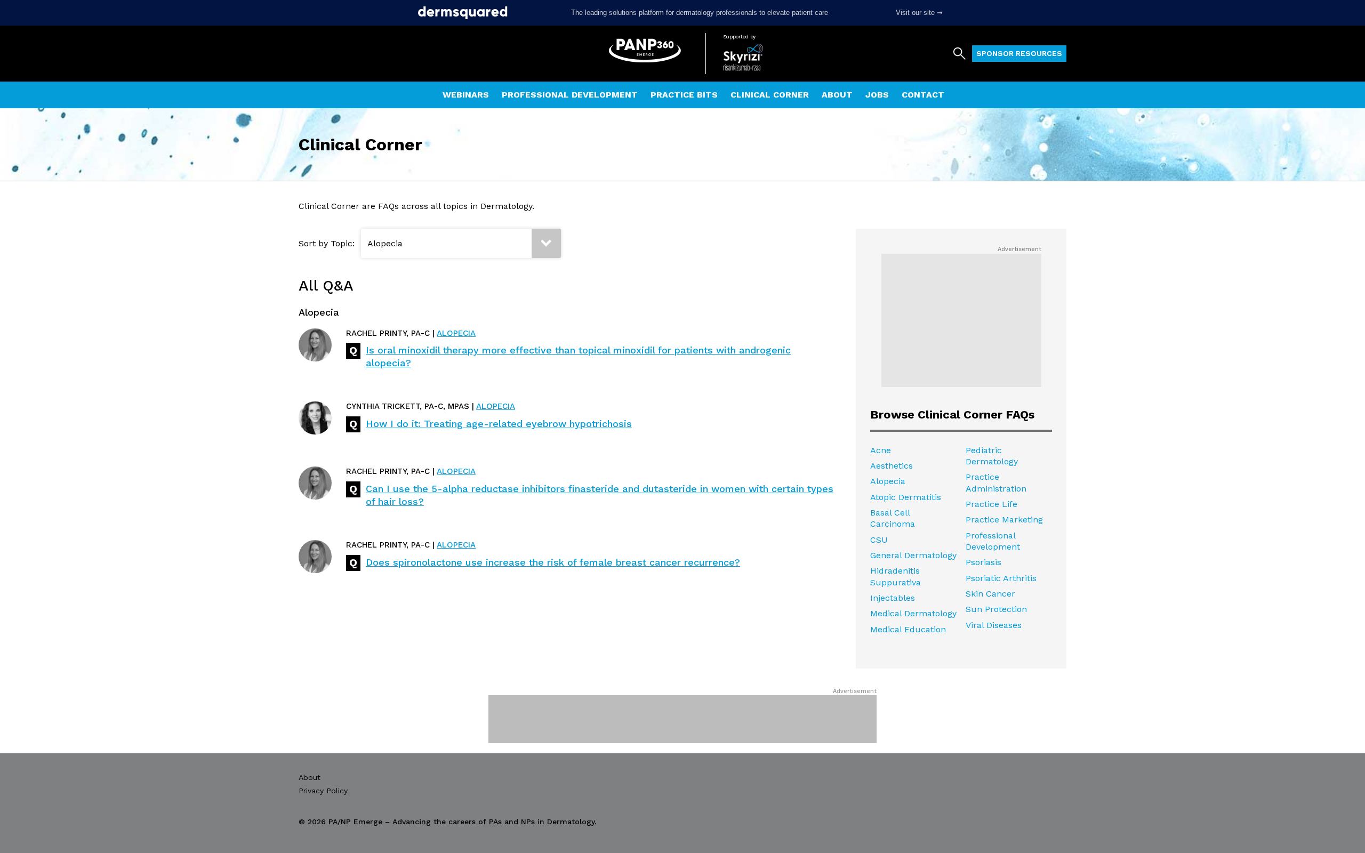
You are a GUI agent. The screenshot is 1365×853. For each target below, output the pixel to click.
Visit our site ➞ (919, 13)
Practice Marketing (1004, 519)
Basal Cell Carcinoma (892, 518)
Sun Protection (996, 609)
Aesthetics (891, 466)
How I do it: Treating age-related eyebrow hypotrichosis (499, 423)
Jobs (877, 95)
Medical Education (908, 629)
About (837, 95)
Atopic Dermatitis (905, 497)
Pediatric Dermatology (992, 455)
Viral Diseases (994, 625)
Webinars (466, 95)
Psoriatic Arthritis (1001, 578)
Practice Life (991, 504)
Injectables (892, 598)
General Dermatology (913, 555)
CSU (879, 540)
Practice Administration (996, 482)
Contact (923, 95)
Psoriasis (983, 562)
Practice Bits (684, 95)
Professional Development (570, 95)
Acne (880, 450)
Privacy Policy (323, 790)
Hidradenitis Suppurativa (895, 576)
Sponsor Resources (1019, 53)
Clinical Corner (769, 95)
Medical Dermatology (913, 613)
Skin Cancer (990, 594)
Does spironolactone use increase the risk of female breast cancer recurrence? (553, 562)
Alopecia (456, 333)
